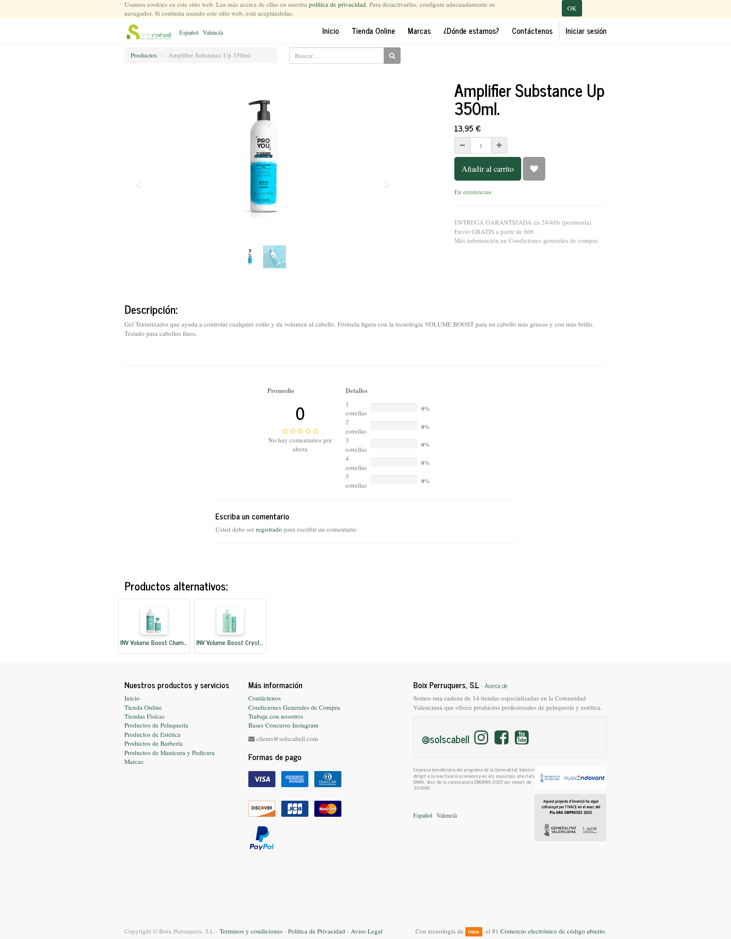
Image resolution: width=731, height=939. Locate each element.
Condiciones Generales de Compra (294, 707)
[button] (141, 180)
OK (572, 8)
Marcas (133, 761)
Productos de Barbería (153, 743)
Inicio (132, 698)
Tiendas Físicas (144, 716)
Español (188, 32)
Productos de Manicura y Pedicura (169, 752)
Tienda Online (143, 707)
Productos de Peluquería (156, 725)
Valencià (213, 32)
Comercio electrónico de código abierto (552, 931)
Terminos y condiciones (251, 931)
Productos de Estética (152, 734)
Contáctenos (264, 698)
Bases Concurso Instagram (283, 725)
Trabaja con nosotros (275, 716)
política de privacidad (337, 4)
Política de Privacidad (316, 931)
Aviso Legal (366, 931)
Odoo (473, 931)
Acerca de (496, 686)
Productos (144, 55)
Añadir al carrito (488, 168)
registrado (269, 529)
